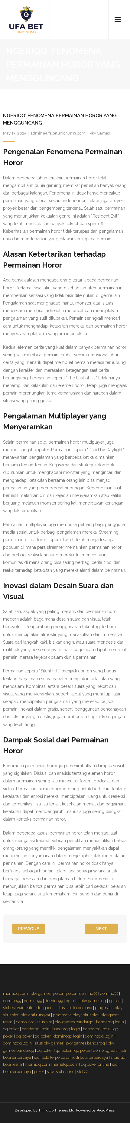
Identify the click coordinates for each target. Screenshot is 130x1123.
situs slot (10, 1015)
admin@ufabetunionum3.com (58, 133)
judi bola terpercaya (52, 1057)
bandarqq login (110, 1022)
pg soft (72, 1000)
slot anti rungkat (35, 1015)
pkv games (40, 993)
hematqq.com (65, 1064)
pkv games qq (93, 1000)
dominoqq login (68, 1036)
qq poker (11, 1029)
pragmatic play (108, 1007)
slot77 (82, 1071)
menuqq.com (15, 993)
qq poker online (95, 1064)
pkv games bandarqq (74, 1022)
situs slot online (60, 1071)
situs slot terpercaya (74, 1007)
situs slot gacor (40, 1007)
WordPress (106, 1110)
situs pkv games (48, 1043)
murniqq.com (37, 1064)
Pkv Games (99, 133)
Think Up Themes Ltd (56, 1110)
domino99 (88, 993)
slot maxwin (13, 1007)
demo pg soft (105, 1050)
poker (58, 993)
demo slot (25, 1022)
